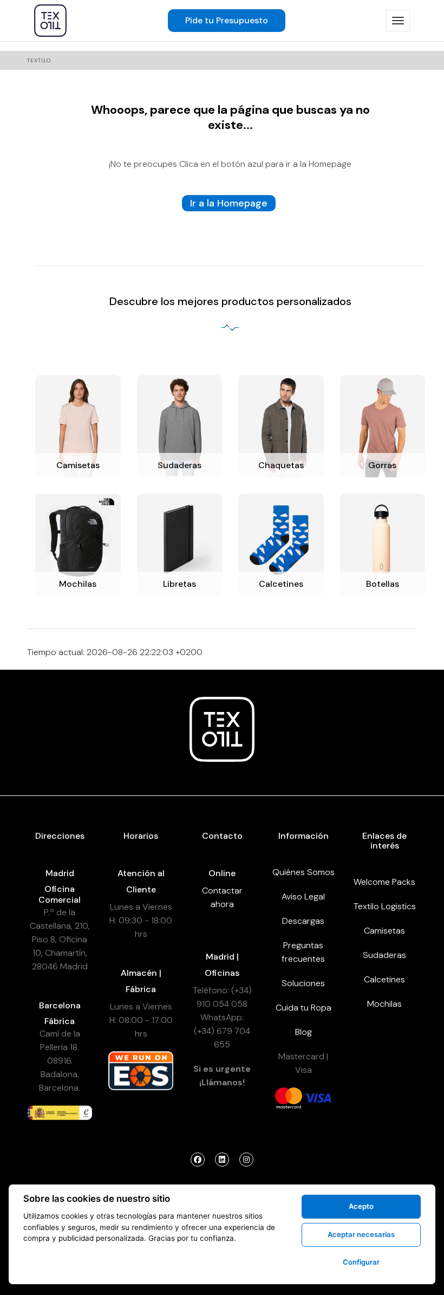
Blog (303, 1032)
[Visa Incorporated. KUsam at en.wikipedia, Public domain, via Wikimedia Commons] (317, 1097)
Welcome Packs (384, 882)
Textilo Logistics (385, 906)
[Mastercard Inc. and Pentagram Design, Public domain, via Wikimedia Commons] (288, 1097)
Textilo (39, 60)
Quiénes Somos (303, 872)
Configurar (361, 1262)
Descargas (303, 921)
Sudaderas (384, 955)
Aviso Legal (303, 896)
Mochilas (384, 1003)
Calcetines (384, 979)
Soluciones (303, 983)
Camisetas (384, 930)
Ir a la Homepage (228, 203)
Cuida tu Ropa (303, 1007)
